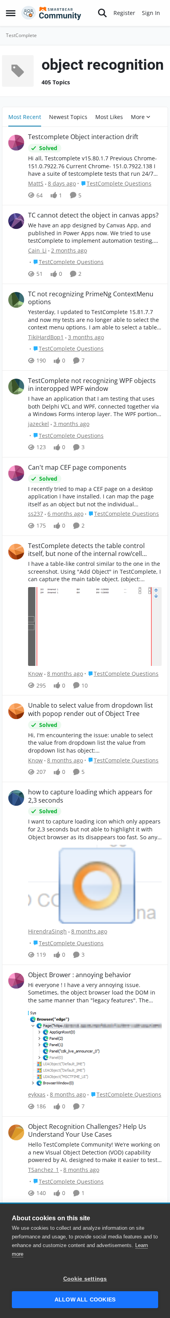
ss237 (35, 513)
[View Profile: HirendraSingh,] (16, 798)
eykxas (36, 1094)
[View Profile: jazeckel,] (16, 386)
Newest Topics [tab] (68, 117)
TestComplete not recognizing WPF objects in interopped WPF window (92, 385)
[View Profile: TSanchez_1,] (16, 1132)
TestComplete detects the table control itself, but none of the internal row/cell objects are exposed (86, 550)
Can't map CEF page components (77, 467)
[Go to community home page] (51, 13)
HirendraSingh (47, 931)
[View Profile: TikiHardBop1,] (16, 300)
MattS (35, 183)
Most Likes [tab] (109, 117)
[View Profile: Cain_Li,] (16, 221)
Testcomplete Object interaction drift (83, 137)
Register (124, 13)
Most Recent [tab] (24, 117)
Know (35, 673)
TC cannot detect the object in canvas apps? (93, 215)
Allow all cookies (85, 1300)
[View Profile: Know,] (16, 552)
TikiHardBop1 (46, 337)
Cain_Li (37, 250)
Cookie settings (85, 1279)
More (138, 117)
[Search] (102, 13)
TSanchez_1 (43, 1169)
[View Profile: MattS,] (16, 143)
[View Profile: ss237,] (16, 473)
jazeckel (38, 424)
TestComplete (21, 35)
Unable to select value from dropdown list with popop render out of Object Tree (90, 709)
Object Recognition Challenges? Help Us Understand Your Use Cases (87, 1131)
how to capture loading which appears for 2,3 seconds (90, 796)
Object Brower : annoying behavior (79, 975)
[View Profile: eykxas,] (16, 981)
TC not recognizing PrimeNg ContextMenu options (90, 298)
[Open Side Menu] (10, 13)
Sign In (151, 13)
